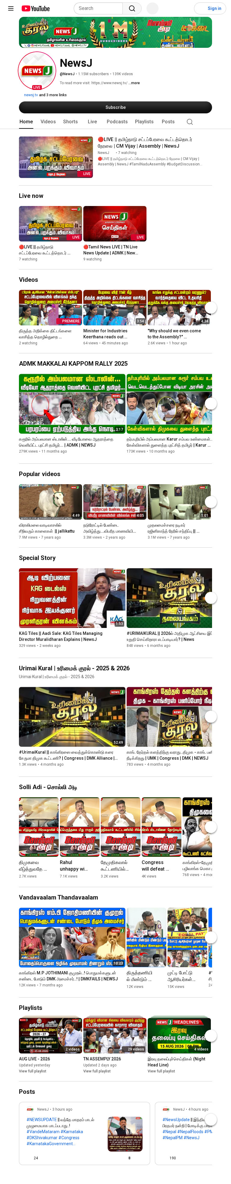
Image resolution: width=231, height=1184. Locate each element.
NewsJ (103, 153)
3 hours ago (62, 1109)
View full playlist (32, 1071)
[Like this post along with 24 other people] (29, 1158)
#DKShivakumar (41, 1137)
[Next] (211, 308)
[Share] (110, 1158)
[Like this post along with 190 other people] (165, 1158)
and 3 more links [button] (53, 95)
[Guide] (10, 8)
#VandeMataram (43, 1131)
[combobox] (100, 8)
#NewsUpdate (176, 1119)
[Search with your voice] (152, 8)
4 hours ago (198, 1109)
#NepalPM (172, 1137)
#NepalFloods (190, 1131)
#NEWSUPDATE (41, 1119)
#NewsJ (191, 1137)
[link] (84, 1135)
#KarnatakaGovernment (49, 1143)
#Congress (68, 1137)
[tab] (26, 122)
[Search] (132, 8)
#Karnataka (71, 1131)
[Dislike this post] (45, 1158)
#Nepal (169, 1131)
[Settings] (185, 8)
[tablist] (115, 122)
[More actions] (209, 140)
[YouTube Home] (35, 8)
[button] (37, 71)
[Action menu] (140, 1158)
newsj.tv (30, 95)
